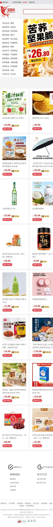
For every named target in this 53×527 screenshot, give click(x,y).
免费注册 (32, 2)
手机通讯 (5, 54)
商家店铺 (44, 503)
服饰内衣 (5, 47)
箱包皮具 (5, 43)
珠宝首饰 (5, 31)
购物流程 (13, 479)
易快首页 (5, 2)
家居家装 (5, 58)
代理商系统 (30, 506)
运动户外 (5, 51)
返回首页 (4, 503)
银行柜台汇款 (41, 482)
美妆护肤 (5, 27)
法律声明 (20, 503)
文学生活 (5, 23)
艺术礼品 (5, 74)
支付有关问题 (41, 479)
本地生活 (5, 66)
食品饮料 (5, 39)
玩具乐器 (5, 70)
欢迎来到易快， (20, 2)
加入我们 (36, 503)
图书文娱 (5, 35)
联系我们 (28, 503)
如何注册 (13, 486)
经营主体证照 (7, 515)
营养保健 (5, 62)
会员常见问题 (14, 482)
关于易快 (12, 503)
